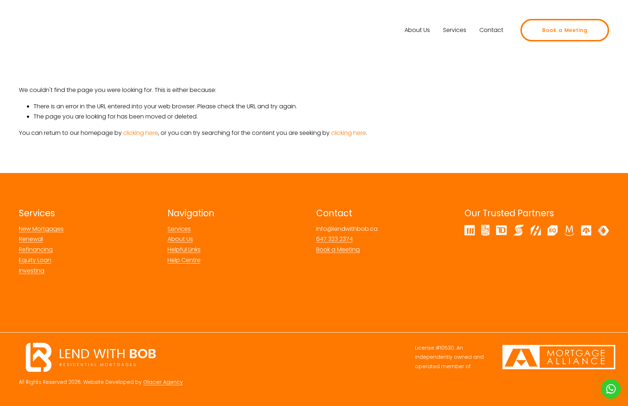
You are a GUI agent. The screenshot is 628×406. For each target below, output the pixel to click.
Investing (31, 270)
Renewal (31, 239)
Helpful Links (184, 249)
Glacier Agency (163, 382)
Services (454, 30)
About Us (417, 30)
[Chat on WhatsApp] (611, 389)
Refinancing (36, 249)
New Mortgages (41, 229)
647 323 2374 (334, 239)
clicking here (140, 133)
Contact (491, 30)
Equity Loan (35, 260)
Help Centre (184, 260)
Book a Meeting (565, 30)
